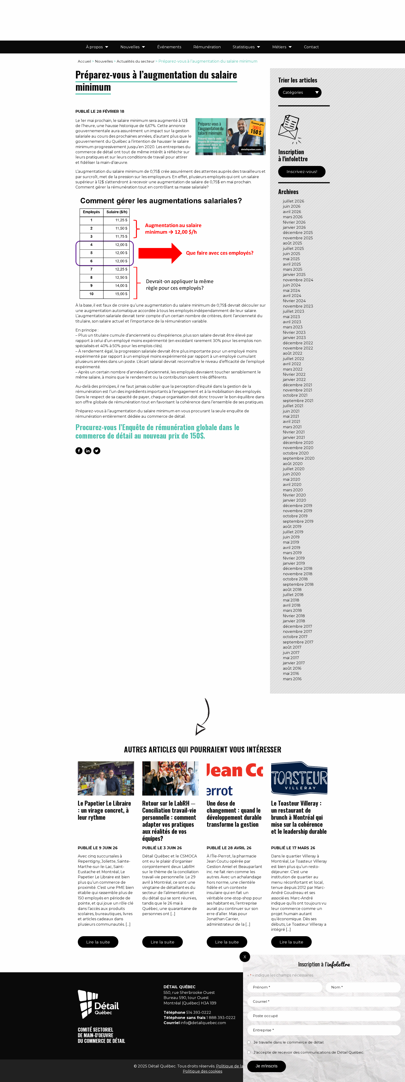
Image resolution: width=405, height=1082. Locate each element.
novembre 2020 (298, 448)
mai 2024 (291, 290)
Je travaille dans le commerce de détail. (289, 1042)
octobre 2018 (295, 579)
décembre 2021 (297, 385)
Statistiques (244, 47)
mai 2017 (291, 658)
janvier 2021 (294, 437)
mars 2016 (292, 679)
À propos (94, 47)
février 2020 (294, 495)
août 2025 (292, 243)
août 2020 (293, 464)
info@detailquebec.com (203, 1023)
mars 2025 (292, 269)
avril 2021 (291, 421)
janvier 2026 (294, 227)
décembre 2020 (298, 442)
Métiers (279, 47)
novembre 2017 (297, 631)
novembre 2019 (297, 511)
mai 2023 (291, 317)
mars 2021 (292, 427)
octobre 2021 (295, 395)
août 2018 (292, 589)
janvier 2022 (294, 379)
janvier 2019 (294, 563)
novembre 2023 (298, 306)
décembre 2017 (297, 626)
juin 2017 (291, 652)
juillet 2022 (293, 359)
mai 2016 (291, 673)
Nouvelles (129, 47)
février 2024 (294, 301)
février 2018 (294, 616)
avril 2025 (292, 264)
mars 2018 (292, 610)
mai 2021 (291, 416)
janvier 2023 (294, 337)
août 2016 (292, 668)
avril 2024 (292, 295)
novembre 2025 (298, 238)
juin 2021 (291, 411)
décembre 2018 (297, 568)
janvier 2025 (294, 274)
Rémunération (207, 47)
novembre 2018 (297, 574)
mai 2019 (291, 542)
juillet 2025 (293, 248)
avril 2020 (292, 484)
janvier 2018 (294, 621)
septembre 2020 (299, 458)
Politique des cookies (202, 1071)
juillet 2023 (293, 311)
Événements (169, 47)
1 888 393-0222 (221, 1017)
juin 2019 (291, 537)
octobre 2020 (296, 453)
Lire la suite (98, 941)
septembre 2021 (298, 400)
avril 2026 (292, 212)
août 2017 (292, 647)
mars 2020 (293, 490)
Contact (311, 47)
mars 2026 (292, 217)
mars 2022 (293, 369)
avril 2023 (292, 322)
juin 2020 (292, 474)
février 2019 (294, 558)
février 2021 (294, 432)
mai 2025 (291, 259)
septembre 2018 (298, 584)
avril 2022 (292, 364)
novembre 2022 (298, 348)
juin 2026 (291, 206)
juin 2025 (291, 254)
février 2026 (294, 222)
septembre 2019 (298, 521)
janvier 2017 (294, 663)
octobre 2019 (295, 516)
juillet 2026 (293, 201)
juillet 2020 (293, 469)
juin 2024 (291, 285)
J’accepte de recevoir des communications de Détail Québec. (309, 1052)
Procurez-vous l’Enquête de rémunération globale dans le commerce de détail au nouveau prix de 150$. (157, 431)
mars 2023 (293, 327)
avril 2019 (291, 547)
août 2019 (292, 526)
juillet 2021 (293, 406)
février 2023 (294, 332)
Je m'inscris (267, 1066)
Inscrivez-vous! (302, 171)
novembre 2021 (297, 390)
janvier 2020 (294, 500)
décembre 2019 (297, 505)
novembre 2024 (298, 280)
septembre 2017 (298, 642)
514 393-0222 (198, 1012)
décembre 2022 (298, 343)
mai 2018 (291, 600)
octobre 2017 (295, 637)
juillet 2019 (293, 532)
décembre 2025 (298, 232)
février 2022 (294, 374)
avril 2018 (291, 605)
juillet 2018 (293, 595)
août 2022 (292, 353)
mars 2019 (292, 553)
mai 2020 (291, 479)
